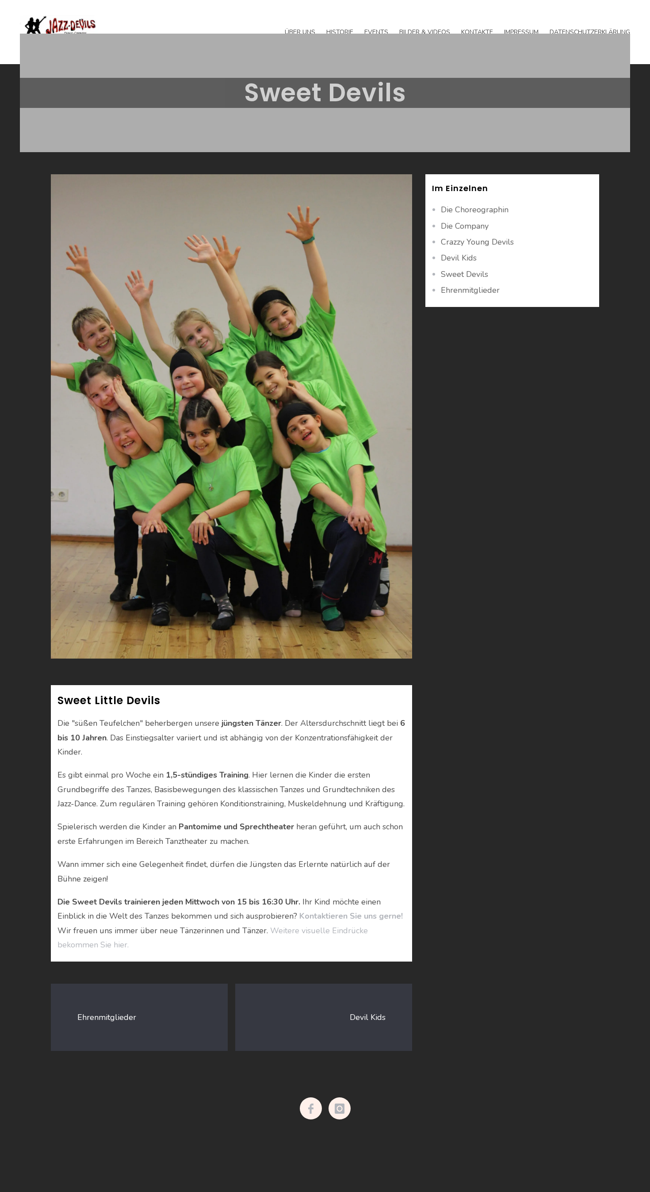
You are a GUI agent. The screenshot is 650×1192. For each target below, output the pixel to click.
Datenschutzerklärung (590, 32)
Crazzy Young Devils (477, 242)
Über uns (300, 32)
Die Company (465, 226)
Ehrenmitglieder (106, 1017)
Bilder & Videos (424, 32)
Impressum (521, 32)
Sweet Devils (464, 274)
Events (376, 32)
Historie (339, 32)
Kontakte (477, 32)
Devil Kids (368, 1017)
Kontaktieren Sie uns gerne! (351, 916)
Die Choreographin (475, 209)
